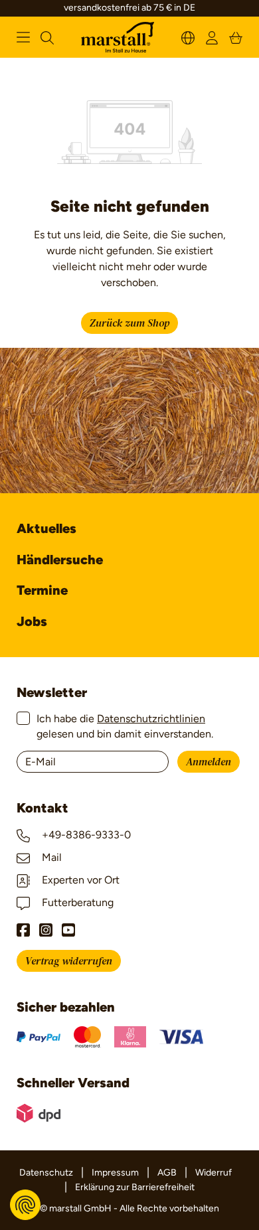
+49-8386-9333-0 (85, 834)
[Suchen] (47, 37)
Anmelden (208, 762)
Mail (50, 857)
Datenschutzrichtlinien (151, 718)
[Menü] (23, 37)
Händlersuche (60, 560)
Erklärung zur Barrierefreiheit (135, 1187)
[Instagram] (45, 930)
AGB (167, 1172)
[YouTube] (68, 930)
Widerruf (213, 1172)
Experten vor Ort (79, 880)
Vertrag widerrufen (68, 961)
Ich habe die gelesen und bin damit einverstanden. (125, 725)
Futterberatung (76, 902)
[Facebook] (23, 930)
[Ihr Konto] (212, 37)
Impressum (115, 1172)
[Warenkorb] (236, 37)
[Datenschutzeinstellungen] (25, 1205)
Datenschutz (46, 1172)
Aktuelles (46, 528)
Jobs (32, 621)
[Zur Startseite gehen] (117, 37)
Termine (42, 590)
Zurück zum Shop (129, 323)
